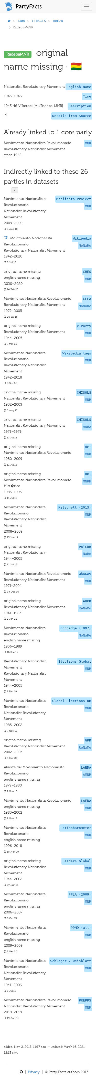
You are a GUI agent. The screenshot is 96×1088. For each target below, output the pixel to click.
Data (21, 21)
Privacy (34, 1072)
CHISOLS (39, 21)
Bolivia (58, 21)
